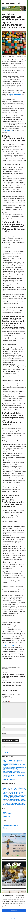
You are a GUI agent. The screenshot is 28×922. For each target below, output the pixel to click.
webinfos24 (6, 787)
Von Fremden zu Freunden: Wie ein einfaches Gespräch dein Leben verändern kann (14, 773)
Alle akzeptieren (14, 910)
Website (4, 733)
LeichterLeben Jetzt (11, 3)
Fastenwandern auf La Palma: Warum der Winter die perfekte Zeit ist (13, 778)
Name (4, 721)
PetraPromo (6, 795)
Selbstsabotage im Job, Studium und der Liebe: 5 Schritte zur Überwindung (14, 768)
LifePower (5, 798)
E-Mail (4, 727)
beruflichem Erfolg (7, 130)
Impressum (6, 826)
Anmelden (5, 812)
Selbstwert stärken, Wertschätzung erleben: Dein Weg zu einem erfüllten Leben (14, 770)
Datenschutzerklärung (8, 824)
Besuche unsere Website (9, 646)
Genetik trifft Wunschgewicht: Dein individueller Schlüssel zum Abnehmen (14, 790)
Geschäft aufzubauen (15, 94)
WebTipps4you (6, 803)
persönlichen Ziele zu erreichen (11, 88)
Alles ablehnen (14, 918)
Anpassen (14, 914)
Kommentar (6, 701)
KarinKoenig (6, 789)
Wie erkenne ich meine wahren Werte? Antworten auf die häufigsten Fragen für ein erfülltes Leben (14, 764)
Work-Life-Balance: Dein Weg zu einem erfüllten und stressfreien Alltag (12, 761)
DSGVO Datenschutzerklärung (10, 825)
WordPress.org (6, 816)
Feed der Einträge (7, 813)
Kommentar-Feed (7, 815)
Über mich (5, 828)
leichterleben (5, 668)
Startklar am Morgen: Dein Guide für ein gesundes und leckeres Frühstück (14, 787)
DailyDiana (5, 792)
